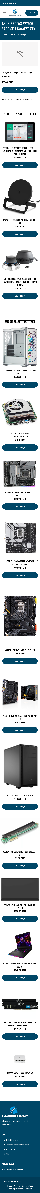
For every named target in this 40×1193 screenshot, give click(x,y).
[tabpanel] (20, 54)
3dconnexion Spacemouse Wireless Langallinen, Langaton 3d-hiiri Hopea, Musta (20, 281)
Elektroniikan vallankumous (17, 1144)
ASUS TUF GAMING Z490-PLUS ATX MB (20, 650)
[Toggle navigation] (5, 12)
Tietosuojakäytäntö (15, 1189)
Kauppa (32, 13)
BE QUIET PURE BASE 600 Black (20, 795)
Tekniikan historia (13, 1140)
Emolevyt (22, 34)
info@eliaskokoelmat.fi (10, 3)
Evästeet (29, 1186)
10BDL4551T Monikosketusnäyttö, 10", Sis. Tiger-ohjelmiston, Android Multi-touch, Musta (20, 151)
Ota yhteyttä (18, 1186)
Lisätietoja (20, 90)
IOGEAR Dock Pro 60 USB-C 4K (20, 1073)
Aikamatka (10, 1149)
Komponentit (10, 34)
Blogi (8, 1154)
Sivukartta (29, 1189)
